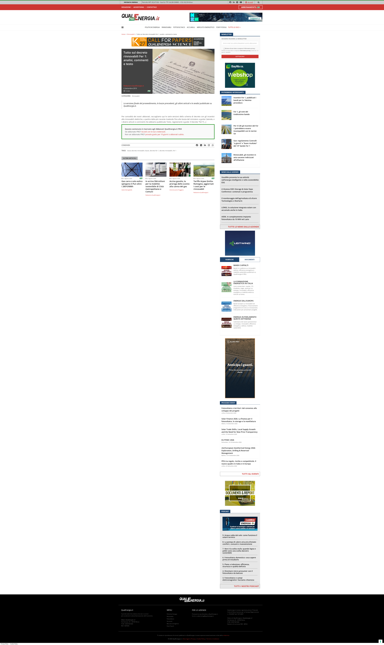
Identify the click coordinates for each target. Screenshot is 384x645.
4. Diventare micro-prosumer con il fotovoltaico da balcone (237, 572)
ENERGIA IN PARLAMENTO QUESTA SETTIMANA (245, 318)
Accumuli (191, 27)
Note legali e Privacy (189, 639)
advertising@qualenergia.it (205, 616)
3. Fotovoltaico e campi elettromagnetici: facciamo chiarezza (238, 579)
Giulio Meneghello (127, 190)
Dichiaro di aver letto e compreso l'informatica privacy (240, 48)
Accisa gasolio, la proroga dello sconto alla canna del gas (180, 184)
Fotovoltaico (179, 27)
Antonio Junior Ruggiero (177, 190)
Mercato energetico (205, 27)
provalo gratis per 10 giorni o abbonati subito (164, 134)
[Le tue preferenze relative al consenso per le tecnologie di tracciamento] (380, 641)
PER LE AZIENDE (199, 610)
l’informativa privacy (245, 50)
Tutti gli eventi (250, 474)
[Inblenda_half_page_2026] (240, 368)
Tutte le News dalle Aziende (243, 226)
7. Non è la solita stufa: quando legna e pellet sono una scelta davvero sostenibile (239, 551)
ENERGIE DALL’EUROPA (244, 301)
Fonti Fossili (221, 27)
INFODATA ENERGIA (131, 2)
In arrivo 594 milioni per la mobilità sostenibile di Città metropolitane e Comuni (155, 186)
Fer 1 (174, 151)
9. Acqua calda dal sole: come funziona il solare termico (239, 536)
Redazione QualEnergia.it (134, 86)
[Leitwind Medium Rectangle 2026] (240, 243)
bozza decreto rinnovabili (135, 151)
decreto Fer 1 (154, 151)
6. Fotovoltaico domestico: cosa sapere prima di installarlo (239, 558)
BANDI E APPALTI (241, 265)
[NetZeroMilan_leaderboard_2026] (226, 17)
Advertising (138, 7)
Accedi (250, 2)
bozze (147, 151)
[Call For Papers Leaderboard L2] (168, 42)
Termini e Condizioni (212, 639)
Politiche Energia (152, 27)
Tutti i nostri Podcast (246, 586)
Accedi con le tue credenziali (153, 131)
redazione (226, 635)
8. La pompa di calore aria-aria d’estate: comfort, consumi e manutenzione (239, 543)
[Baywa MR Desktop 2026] (240, 75)
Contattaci (152, 7)
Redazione (126, 7)
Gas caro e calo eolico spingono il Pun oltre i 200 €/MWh (132, 184)
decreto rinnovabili (166, 151)
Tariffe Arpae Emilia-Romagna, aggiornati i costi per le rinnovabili (204, 185)
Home (123, 34)
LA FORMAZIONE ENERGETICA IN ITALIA (243, 282)
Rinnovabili (166, 27)
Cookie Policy (201, 639)
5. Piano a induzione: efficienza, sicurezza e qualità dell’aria (235, 565)
